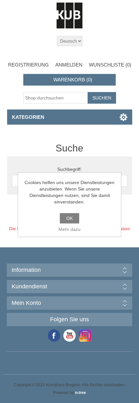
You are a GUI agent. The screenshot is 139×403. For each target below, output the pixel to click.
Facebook (54, 335)
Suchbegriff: (69, 169)
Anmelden (68, 64)
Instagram (85, 335)
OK (69, 218)
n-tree (80, 392)
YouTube (69, 335)
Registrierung (28, 64)
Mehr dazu (69, 229)
